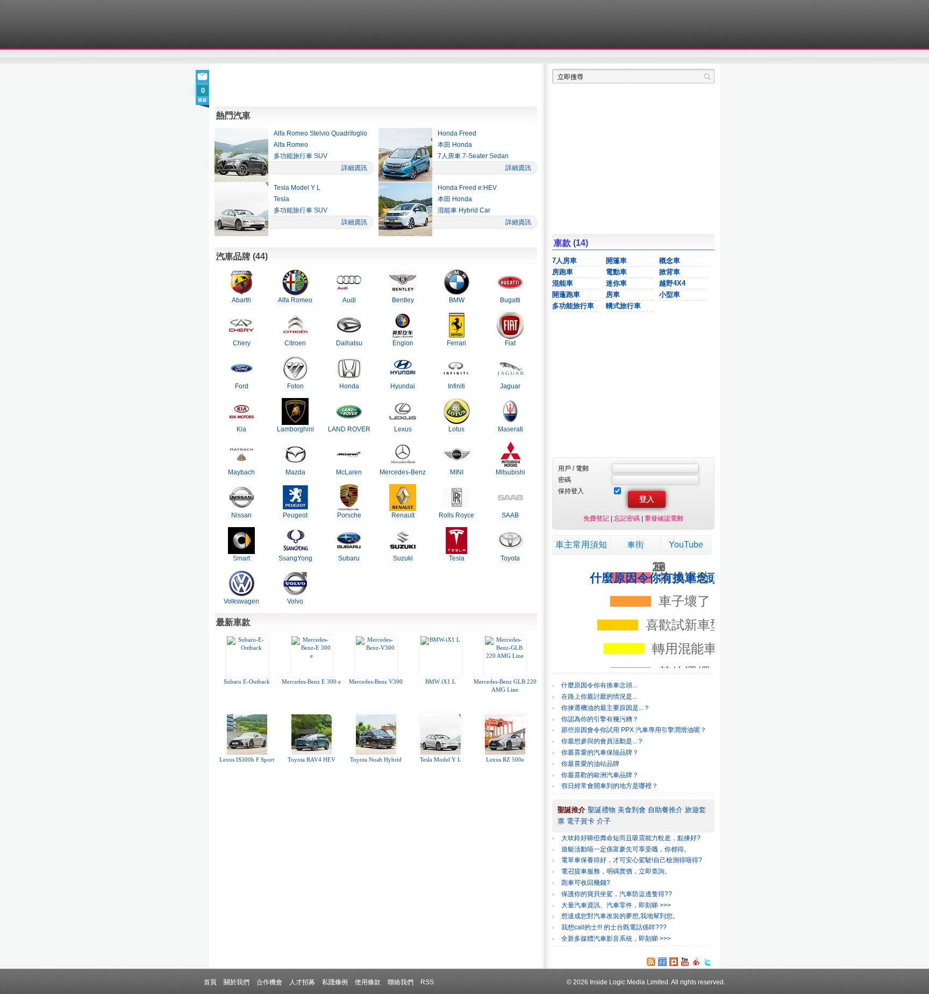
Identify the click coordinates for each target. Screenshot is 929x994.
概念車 (669, 261)
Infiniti (456, 385)
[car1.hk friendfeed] (662, 961)
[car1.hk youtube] (685, 961)
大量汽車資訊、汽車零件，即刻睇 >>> (616, 905)
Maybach (241, 471)
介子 (604, 821)
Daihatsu (349, 342)
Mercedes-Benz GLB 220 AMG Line (505, 686)
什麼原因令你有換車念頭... (599, 685)
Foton (295, 385)
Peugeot (295, 515)
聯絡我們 (400, 981)
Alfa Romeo (291, 144)
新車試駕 (276, 57)
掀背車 (669, 272)
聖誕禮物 (602, 810)
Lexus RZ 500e (505, 760)
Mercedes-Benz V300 (376, 682)
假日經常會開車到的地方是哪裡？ (609, 786)
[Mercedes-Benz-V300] (376, 656)
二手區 (662, 57)
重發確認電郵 (664, 518)
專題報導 (318, 57)
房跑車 (562, 272)
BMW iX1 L (440, 682)
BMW (456, 299)
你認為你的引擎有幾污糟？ (600, 719)
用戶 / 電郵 (573, 468)
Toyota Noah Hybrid (376, 760)
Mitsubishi (510, 471)
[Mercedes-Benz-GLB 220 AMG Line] (505, 656)
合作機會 (269, 981)
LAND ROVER (349, 428)
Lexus (403, 428)
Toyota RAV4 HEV (311, 760)
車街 (635, 544)
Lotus (456, 428)
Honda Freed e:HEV (467, 187)
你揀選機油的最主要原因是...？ (605, 708)
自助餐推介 (665, 810)
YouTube (686, 544)
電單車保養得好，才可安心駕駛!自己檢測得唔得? (631, 860)
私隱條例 (335, 981)
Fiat (510, 342)
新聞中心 (228, 57)
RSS (427, 981)
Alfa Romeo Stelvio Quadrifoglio (320, 133)
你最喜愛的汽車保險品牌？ (600, 752)
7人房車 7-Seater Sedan (473, 156)
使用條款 (368, 981)
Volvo (295, 601)
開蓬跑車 (566, 294)
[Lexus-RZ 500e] (505, 734)
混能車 (562, 283)
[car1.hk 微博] (696, 961)
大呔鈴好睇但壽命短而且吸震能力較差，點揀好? (631, 838)
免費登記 (596, 518)
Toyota (510, 558)
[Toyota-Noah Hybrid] (376, 734)
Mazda (295, 471)
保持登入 (571, 490)
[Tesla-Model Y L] (440, 734)
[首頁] (264, 24)
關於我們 (236, 981)
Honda (349, 385)
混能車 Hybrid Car (464, 210)
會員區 (704, 57)
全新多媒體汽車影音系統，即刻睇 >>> (616, 938)
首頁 (210, 981)
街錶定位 (566, 57)
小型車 (669, 294)
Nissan (241, 515)
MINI (456, 471)
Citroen (295, 342)
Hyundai (402, 385)
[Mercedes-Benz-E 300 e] (311, 656)
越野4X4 (672, 283)
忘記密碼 (627, 518)
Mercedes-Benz (403, 471)
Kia (241, 428)
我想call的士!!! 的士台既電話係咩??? (614, 927)
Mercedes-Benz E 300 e (311, 682)
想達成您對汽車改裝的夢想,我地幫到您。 (620, 916)
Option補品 (409, 57)
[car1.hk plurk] (673, 961)
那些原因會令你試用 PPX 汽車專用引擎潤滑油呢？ (633, 730)
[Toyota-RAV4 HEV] (311, 734)
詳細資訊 (354, 167)
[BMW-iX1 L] (440, 656)
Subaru (349, 558)
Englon (402, 342)
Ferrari (456, 342)
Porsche (349, 515)
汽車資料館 (614, 57)
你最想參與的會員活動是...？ (602, 741)
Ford (241, 385)
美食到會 (632, 810)
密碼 (564, 479)
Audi (349, 299)
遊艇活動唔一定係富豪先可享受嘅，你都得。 (625, 849)
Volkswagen (241, 601)
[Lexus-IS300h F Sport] (247, 734)
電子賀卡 (581, 821)
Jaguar (510, 385)
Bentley (403, 299)
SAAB (510, 515)
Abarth (241, 299)
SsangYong (295, 558)
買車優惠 (500, 57)
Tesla (281, 199)
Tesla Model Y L (297, 187)
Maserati (510, 428)
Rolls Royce (456, 515)
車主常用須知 (581, 544)
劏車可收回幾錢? (585, 882)
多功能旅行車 (573, 306)
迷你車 (616, 283)
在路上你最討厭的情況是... (599, 696)
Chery (242, 342)
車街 (532, 57)
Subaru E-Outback (247, 682)
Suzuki (403, 558)
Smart (241, 558)
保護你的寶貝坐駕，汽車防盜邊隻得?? (616, 894)
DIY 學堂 (361, 57)
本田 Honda (455, 144)
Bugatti (510, 299)
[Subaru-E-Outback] (247, 656)
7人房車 (564, 261)
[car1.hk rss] (651, 961)
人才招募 (302, 981)
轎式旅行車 (623, 306)
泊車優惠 (458, 57)
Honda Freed (457, 133)
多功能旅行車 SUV (300, 156)
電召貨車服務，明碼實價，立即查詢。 (616, 871)
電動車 (616, 272)
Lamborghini (295, 428)
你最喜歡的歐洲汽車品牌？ (600, 775)
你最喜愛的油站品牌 (590, 764)
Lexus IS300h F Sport (246, 760)
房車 (613, 294)
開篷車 (616, 261)
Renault (403, 515)
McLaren (349, 471)
